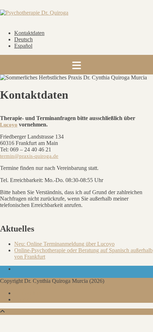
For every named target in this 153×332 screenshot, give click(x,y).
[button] (76, 64)
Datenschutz (28, 293)
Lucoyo (8, 125)
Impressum (26, 299)
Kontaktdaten (29, 33)
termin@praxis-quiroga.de (29, 156)
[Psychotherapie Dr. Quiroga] (34, 13)
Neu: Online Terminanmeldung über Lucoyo (64, 244)
